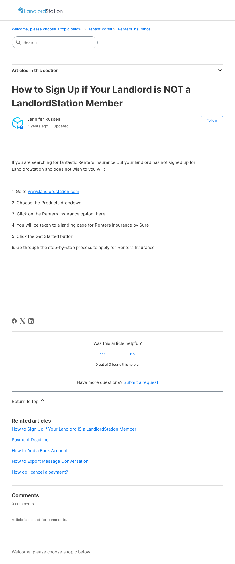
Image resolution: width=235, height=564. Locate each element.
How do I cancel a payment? (40, 472)
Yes (102, 354)
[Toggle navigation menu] (213, 10)
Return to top (26, 401)
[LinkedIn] (31, 321)
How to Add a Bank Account (40, 450)
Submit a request (141, 382)
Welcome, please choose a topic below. (47, 29)
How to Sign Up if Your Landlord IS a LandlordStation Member (74, 429)
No (132, 354)
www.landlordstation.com (53, 191)
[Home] (40, 10)
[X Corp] (22, 321)
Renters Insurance (134, 29)
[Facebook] (14, 321)
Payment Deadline (30, 439)
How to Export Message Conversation (50, 461)
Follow (212, 120)
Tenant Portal (100, 29)
